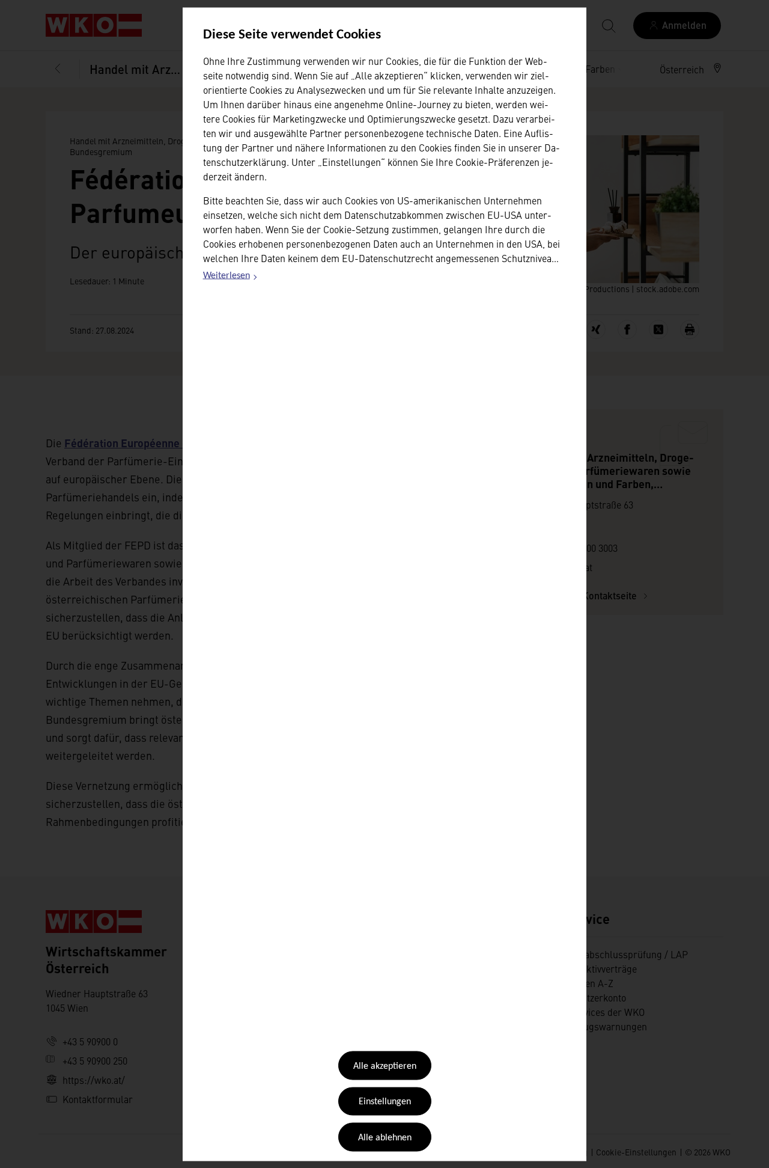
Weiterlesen (230, 277)
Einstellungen (385, 1102)
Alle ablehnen (385, 1137)
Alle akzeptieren (384, 1066)
